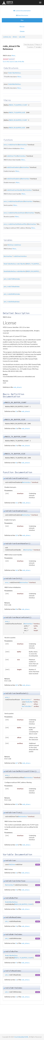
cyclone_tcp (7, 37)
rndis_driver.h (17, 387)
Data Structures (29, 44)
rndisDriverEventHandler (15, 190)
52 (16, 980)
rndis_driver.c (26, 503)
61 (16, 873)
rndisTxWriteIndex (14, 279)
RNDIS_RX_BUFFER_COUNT (18, 120)
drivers (15, 37)
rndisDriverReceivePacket (16, 213)
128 (16, 845)
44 (16, 890)
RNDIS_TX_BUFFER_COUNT (18, 105)
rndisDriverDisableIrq (13, 179)
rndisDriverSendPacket (15, 201)
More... (14, 55)
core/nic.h (11, 59)
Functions (30, 47)
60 (16, 428)
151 (16, 503)
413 (16, 804)
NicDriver (11, 245)
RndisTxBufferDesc (14, 73)
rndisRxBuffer (21, 271)
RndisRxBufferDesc (14, 84)
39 (16, 445)
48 (16, 909)
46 (16, 462)
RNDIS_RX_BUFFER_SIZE (17, 127)
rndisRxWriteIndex (14, 294)
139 (16, 535)
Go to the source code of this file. (13, 61)
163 (16, 570)
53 (16, 411)
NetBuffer (29, 702)
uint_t (5, 279)
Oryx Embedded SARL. (21, 1037)
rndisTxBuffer (21, 264)
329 (16, 685)
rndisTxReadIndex (14, 286)
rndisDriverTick (11, 156)
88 (16, 609)
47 (16, 962)
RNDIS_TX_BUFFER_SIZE (17, 112)
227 (16, 763)
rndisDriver (17, 245)
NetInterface (22, 144)
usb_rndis (22, 37)
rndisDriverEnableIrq (13, 167)
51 (16, 997)
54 (16, 926)
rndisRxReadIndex (14, 301)
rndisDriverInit (13, 144)
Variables (38, 47)
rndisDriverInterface (20, 256)
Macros (38, 44)
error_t (6, 144)
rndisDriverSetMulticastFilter (17, 224)
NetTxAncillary (26, 706)
